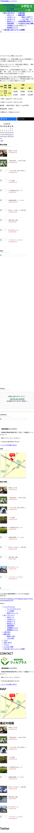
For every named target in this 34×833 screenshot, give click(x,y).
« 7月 (1, 140)
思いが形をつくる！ (13, 230)
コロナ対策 (25, 19)
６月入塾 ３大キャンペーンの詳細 (14, 649)
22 (10, 134)
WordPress (10, 598)
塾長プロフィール (12, 11)
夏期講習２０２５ (12, 27)
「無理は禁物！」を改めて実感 (17, 160)
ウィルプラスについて (14, 6)
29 (10, 136)
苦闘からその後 (12, 150)
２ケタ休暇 (11, 180)
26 (5, 136)
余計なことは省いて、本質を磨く (17, 210)
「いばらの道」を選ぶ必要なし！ (17, 170)
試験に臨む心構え (13, 220)
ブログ (5, 640)
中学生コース (11, 19)
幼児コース (10, 15)
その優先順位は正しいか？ (15, 190)
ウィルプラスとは (9, 607)
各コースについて (9, 615)
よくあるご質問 (8, 647)
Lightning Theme (22, 598)
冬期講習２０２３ (12, 25)
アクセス (6, 644)
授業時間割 (10, 23)
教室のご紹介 (26, 17)
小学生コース (11, 17)
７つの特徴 (10, 9)
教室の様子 (6, 634)
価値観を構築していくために (16, 200)
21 (9, 134)
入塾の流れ (6, 632)
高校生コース (11, 21)
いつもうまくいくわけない (15, 240)
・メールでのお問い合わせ (8, 445)
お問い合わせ (7, 642)
